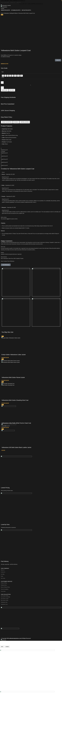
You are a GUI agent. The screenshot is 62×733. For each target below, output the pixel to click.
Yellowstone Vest (4, 602)
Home (2, 13)
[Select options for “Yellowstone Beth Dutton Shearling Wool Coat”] (3, 387)
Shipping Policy (4, 585)
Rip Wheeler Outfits (5, 598)
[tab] (7, 122)
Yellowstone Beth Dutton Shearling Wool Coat (15, 400)
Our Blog (2, 574)
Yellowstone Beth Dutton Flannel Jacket (13, 377)
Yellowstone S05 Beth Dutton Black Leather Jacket (16, 447)
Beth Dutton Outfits (4, 600)
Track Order (3, 591)
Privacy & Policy (4, 583)
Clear (3, 77)
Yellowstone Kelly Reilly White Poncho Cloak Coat (16, 423)
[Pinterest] (8, 634)
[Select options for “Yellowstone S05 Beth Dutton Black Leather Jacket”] (3, 449)
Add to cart (4, 90)
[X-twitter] (5, 634)
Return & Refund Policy (5, 587)
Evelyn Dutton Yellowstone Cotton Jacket (14, 354)
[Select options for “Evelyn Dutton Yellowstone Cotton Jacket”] (3, 340)
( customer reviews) (5, 56)
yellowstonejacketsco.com (15, 638)
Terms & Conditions (4, 589)
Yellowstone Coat (4, 604)
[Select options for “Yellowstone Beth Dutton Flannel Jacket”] (3, 364)
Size (3, 71)
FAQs (2, 576)
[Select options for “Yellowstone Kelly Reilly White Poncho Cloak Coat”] (3, 443)
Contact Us (3, 572)
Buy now (12, 90)
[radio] (3, 76)
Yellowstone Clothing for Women (11, 13)
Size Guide (4, 68)
